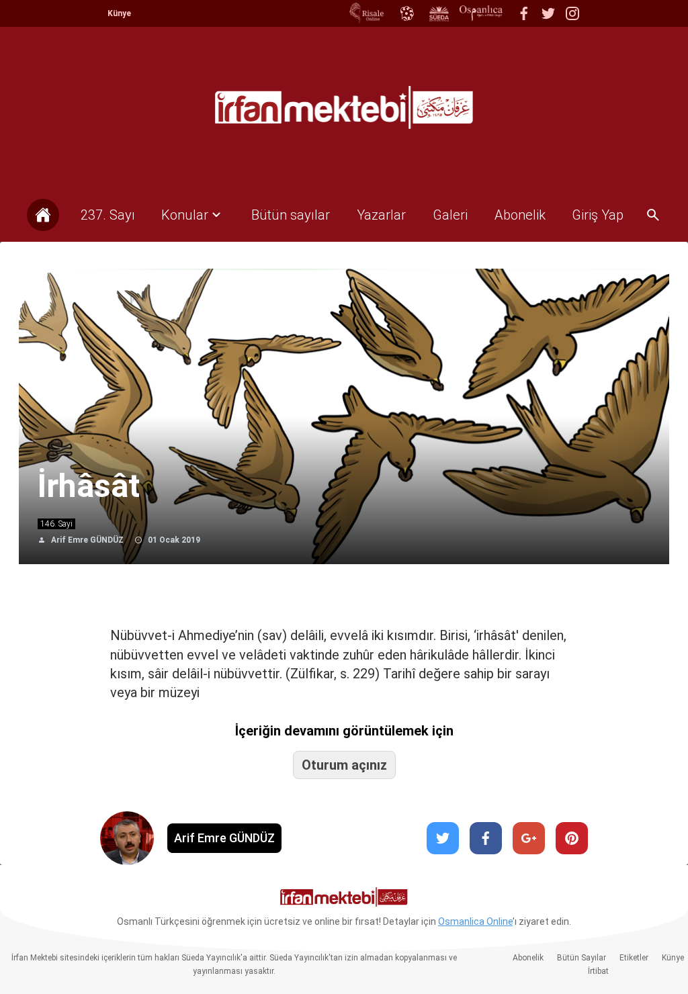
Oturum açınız (344, 765)
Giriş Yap (598, 215)
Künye (119, 13)
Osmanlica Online (475, 921)
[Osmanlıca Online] (406, 13)
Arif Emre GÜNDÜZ (87, 540)
